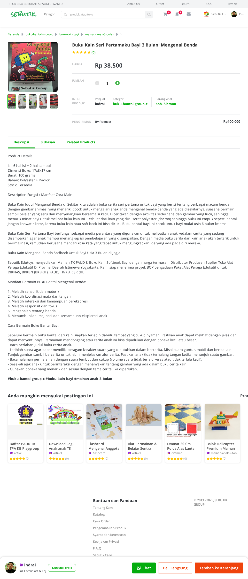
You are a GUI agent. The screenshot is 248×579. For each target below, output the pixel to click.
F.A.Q (97, 548)
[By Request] (103, 121)
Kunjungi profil (62, 568)
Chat (146, 567)
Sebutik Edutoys (220, 14)
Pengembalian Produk (109, 528)
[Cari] (149, 14)
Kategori (49, 14)
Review (232, 4)
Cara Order (101, 521)
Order (160, 4)
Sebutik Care (102, 555)
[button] (11, 101)
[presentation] (19, 71)
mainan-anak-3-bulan (99, 34)
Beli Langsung (175, 567)
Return (184, 4)
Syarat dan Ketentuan (109, 535)
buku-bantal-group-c (39, 34)
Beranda (13, 34)
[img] (165, 14)
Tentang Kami (103, 507)
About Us (133, 4)
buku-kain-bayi (69, 34)
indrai (242, 14)
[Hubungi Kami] (188, 14)
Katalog (99, 514)
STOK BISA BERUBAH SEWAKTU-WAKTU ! (36, 4)
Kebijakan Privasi (106, 541)
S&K (208, 4)
